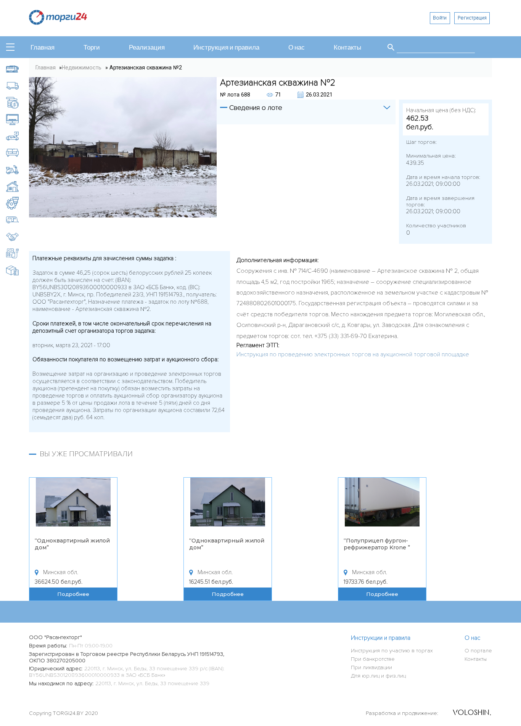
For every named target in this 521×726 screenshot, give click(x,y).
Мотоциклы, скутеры (18, 169)
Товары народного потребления (18, 270)
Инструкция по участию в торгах (392, 650)
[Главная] (58, 22)
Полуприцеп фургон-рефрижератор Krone (376, 544)
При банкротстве (373, 659)
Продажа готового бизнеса (18, 236)
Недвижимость (18, 186)
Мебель (18, 152)
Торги (92, 47)
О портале (478, 650)
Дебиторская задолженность (18, 102)
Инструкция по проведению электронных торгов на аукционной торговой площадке (352, 354)
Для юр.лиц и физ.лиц (378, 676)
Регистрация (472, 18)
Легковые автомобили (18, 136)
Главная (43, 47)
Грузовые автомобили (18, 85)
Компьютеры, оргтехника (18, 119)
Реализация (147, 47)
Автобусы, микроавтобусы (18, 69)
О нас (296, 47)
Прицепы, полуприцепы (18, 220)
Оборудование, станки (18, 203)
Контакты (347, 47)
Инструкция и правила (226, 47)
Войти (440, 18)
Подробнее (73, 594)
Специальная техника (18, 253)
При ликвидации (371, 667)
